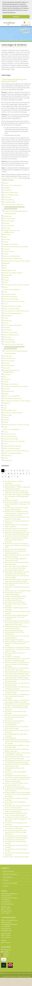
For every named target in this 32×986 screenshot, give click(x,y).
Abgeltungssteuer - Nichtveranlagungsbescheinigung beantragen (17, 488)
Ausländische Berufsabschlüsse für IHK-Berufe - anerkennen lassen (17, 810)
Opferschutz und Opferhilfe (11, 256)
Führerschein (7, 235)
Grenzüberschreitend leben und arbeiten (15, 247)
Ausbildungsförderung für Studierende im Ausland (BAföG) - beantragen (18, 754)
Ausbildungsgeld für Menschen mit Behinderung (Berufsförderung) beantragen (17, 761)
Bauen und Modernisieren (11, 195)
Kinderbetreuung (8, 251)
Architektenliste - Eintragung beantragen (17, 647)
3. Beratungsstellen (10, 213)
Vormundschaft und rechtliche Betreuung (16, 311)
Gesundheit (6, 239)
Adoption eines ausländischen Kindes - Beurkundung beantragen (17, 509)
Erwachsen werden (8, 221)
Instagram (6, 954)
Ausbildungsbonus (10, 738)
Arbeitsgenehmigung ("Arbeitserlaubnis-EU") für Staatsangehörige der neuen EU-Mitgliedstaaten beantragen (17, 623)
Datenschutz (13, 976)
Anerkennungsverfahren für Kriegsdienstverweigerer (13, 593)
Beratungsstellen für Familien (15, 177)
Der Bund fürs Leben (9, 202)
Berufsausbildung (8, 200)
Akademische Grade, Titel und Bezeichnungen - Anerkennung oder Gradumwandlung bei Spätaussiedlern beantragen (17, 539)
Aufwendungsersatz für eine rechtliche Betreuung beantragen (17, 727)
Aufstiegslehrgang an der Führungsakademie (12, 724)
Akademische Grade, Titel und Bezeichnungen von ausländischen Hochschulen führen (17, 545)
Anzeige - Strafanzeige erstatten (14, 598)
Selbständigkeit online (9, 270)
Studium (5, 282)
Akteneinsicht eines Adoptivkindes (15, 549)
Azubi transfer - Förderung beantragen (17, 857)
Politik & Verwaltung (8, 871)
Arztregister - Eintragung (12, 657)
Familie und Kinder (8, 226)
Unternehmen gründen (10, 297)
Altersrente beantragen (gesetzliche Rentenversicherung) (16, 559)
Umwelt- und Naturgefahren (11, 289)
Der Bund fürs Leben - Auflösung (13, 204)
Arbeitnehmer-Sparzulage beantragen (16, 615)
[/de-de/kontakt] (29, 22)
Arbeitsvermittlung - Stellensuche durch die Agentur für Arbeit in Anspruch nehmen (17, 643)
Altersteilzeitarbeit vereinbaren (14, 570)
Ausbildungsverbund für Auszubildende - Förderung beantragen (17, 765)
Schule (5, 268)
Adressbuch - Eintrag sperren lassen (16, 530)
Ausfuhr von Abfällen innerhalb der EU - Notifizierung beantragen (17, 780)
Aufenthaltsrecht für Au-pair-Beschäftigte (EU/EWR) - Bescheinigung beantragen (17, 705)
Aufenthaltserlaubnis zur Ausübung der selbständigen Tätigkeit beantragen (17, 701)
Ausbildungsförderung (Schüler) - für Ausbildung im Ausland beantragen (17, 758)
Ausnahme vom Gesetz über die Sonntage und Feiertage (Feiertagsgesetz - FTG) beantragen (18, 819)
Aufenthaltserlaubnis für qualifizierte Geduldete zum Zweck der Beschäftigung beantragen (17, 664)
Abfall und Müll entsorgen (13, 485)
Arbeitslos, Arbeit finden (10, 192)
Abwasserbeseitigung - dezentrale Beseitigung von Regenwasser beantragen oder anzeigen (17, 504)
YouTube (5, 956)
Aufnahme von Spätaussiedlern (14, 721)
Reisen (5, 266)
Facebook (5, 952)
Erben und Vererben (9, 218)
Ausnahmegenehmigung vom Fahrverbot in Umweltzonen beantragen (17, 827)
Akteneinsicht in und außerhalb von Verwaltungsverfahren (16, 552)
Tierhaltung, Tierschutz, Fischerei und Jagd (16, 285)
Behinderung (7, 197)
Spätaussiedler (7, 275)
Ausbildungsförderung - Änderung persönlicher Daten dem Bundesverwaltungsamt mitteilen (18, 741)
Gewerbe (5, 242)
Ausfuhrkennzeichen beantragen (15, 787)
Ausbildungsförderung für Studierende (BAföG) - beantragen (17, 750)
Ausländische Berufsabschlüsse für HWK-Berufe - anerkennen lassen (17, 807)
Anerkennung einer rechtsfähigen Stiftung (18, 591)
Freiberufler (6, 228)
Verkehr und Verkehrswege (11, 308)
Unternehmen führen (9, 294)
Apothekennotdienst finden (13, 600)
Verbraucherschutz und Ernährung (13, 301)
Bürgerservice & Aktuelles (10, 874)
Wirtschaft (6, 880)
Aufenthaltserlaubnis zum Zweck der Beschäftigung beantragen (17, 688)
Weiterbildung (7, 316)
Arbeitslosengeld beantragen (14, 630)
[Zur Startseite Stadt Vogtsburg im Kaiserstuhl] (8, 22)
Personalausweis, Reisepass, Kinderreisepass (17, 261)
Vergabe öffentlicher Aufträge (12, 306)
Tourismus (6, 886)
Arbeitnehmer (7, 190)
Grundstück (6, 249)
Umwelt (5, 287)
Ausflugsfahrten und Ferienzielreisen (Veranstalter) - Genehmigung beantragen (18, 776)
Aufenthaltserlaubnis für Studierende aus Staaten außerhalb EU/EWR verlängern (17, 676)
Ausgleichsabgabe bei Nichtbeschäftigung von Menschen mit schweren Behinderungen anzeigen (17, 794)
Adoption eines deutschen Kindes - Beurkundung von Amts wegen (17, 518)
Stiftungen (6, 280)
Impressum (6, 976)
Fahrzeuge (6, 223)
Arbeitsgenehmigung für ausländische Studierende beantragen (16, 627)
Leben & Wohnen (7, 877)
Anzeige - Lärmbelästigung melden (15, 596)
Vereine (5, 304)
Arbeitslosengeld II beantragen (14, 640)
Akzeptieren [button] (16, 16)
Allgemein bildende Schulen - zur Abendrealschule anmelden (17, 556)
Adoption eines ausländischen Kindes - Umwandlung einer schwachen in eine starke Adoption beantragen (17, 513)
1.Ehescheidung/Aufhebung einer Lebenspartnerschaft (14, 208)
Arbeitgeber (6, 188)
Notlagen (5, 254)
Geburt (5, 237)
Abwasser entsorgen (11, 500)
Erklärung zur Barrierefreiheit (24, 976)
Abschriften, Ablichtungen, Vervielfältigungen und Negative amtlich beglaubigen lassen (18, 496)
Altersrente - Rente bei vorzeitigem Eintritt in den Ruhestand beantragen (17, 567)
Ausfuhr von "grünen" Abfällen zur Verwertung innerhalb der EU (17, 784)
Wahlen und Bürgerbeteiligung (12, 313)
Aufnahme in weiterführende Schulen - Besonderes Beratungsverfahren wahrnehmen (16, 717)
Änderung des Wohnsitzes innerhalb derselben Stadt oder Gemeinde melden (17, 580)
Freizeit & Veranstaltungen (10, 883)
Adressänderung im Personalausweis (16, 528)
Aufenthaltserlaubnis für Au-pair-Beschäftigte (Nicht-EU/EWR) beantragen (17, 659)
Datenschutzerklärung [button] (9, 12)
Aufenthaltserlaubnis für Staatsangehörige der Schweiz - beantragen (17, 669)
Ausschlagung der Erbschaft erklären (16, 836)
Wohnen (5, 318)
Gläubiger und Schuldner (10, 244)
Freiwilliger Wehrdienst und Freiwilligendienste (11, 231)
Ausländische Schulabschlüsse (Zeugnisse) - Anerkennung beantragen (16, 814)
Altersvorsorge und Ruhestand (12, 185)
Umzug (5, 292)
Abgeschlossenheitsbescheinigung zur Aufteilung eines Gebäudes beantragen (17, 492)
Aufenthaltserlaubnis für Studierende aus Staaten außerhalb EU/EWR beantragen (17, 673)
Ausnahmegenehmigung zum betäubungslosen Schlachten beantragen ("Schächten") (16, 832)
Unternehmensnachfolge (10, 299)
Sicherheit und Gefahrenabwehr (13, 273)
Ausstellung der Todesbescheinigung (16, 838)
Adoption (5, 183)
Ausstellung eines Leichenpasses (15, 840)
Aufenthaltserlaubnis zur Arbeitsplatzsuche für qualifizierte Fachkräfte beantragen (17, 696)
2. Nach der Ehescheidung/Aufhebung (15, 211)
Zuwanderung (7, 320)
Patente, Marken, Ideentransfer (12, 258)
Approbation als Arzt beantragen (15, 602)
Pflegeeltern (6, 263)
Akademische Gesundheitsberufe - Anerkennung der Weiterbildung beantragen (17, 533)
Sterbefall (6, 278)
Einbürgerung (7, 216)
